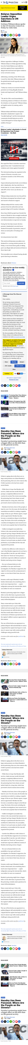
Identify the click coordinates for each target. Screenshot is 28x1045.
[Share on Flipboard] (16, 35)
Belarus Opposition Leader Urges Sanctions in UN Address (11, 18)
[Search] (24, 2)
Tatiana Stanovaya (10, 447)
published (21, 636)
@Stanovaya (6, 657)
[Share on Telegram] (8, 35)
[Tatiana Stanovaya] (2, 448)
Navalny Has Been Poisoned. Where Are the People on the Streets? (12, 435)
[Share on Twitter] (5, 35)
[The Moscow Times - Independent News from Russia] (10, 2)
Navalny (13, 660)
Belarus (13, 263)
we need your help (19, 337)
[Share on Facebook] (2, 35)
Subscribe (21, 283)
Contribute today (22, 7)
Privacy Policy (15, 286)
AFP (3, 30)
